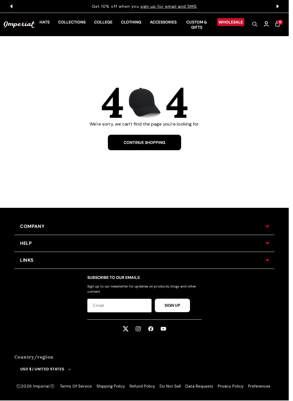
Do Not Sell (170, 386)
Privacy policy (230, 386)
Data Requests (199, 386)
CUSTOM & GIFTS (196, 24)
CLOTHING (131, 22)
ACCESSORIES (163, 22)
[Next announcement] (277, 6)
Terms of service (76, 386)
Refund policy (142, 386)
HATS (44, 22)
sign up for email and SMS (168, 6)
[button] (255, 24)
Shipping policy (110, 386)
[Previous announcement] (11, 6)
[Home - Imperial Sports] (19, 24)
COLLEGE (103, 22)
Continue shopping (144, 142)
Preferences (259, 386)
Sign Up (172, 305)
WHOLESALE (231, 22)
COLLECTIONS (72, 22)
